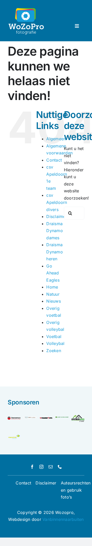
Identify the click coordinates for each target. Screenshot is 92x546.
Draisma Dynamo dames (54, 230)
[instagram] (41, 467)
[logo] (46, 418)
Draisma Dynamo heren (54, 251)
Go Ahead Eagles (52, 273)
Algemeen (56, 138)
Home (52, 287)
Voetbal (53, 336)
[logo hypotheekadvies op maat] (78, 416)
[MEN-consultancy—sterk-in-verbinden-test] (30, 418)
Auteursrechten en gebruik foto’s (75, 490)
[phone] (60, 467)
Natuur (52, 294)
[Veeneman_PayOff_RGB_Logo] (14, 418)
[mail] (51, 467)
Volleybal (55, 343)
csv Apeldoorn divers (56, 202)
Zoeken (53, 350)
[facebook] (32, 467)
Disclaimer (56, 216)
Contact (54, 160)
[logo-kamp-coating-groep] (61, 418)
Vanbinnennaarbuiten (63, 519)
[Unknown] (14, 436)
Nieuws (53, 301)
